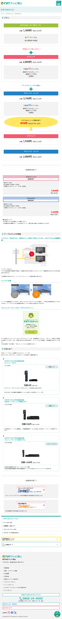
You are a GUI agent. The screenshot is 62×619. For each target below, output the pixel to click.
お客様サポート (9, 544)
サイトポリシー (8, 590)
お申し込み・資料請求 (11, 604)
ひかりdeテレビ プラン (11, 519)
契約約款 (6, 576)
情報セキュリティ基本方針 (11, 579)
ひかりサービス (9, 13)
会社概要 (6, 573)
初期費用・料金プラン (9, 526)
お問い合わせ (8, 608)
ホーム (2, 13)
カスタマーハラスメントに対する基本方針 (15, 587)
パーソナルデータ (9, 585)
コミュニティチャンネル (10, 529)
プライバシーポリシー (10, 582)
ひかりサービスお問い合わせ (11, 532)
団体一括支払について (8, 539)
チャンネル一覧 (8, 522)
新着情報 (6, 568)
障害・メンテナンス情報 (10, 571)
